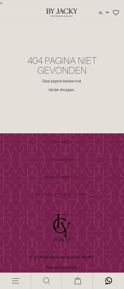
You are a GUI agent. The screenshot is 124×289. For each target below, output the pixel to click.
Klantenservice (62, 177)
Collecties (62, 159)
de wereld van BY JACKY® (62, 194)
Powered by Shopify (62, 267)
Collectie (61, 142)
